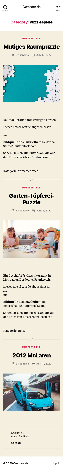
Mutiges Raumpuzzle (31, 46)
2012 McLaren (31, 355)
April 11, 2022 (44, 363)
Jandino (24, 54)
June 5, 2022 (43, 210)
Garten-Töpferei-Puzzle (31, 199)
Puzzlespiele (31, 38)
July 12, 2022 (43, 54)
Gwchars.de (31, 7)
